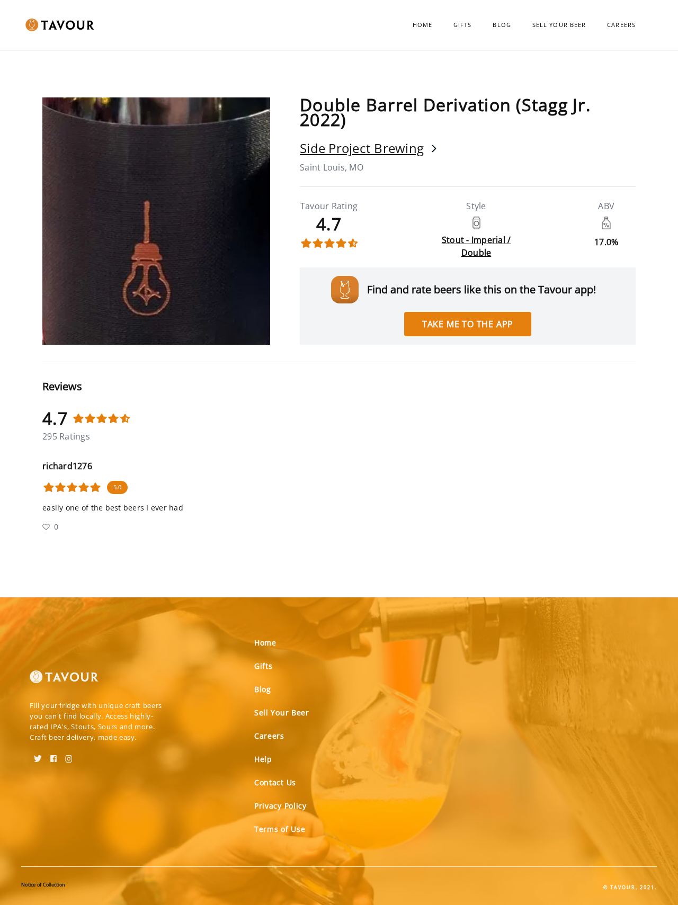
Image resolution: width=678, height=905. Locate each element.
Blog (502, 25)
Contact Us (275, 782)
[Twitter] (38, 755)
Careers (621, 25)
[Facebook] (53, 755)
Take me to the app (467, 324)
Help (263, 759)
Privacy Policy (280, 806)
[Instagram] (69, 755)
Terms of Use (279, 829)
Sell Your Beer (559, 25)
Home (422, 25)
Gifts (462, 25)
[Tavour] (64, 681)
